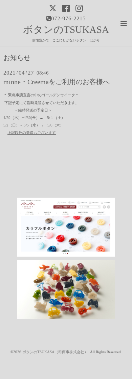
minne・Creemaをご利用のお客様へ (56, 81)
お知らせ (16, 58)
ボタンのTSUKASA (66, 29)
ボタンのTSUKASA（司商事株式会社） (55, 352)
